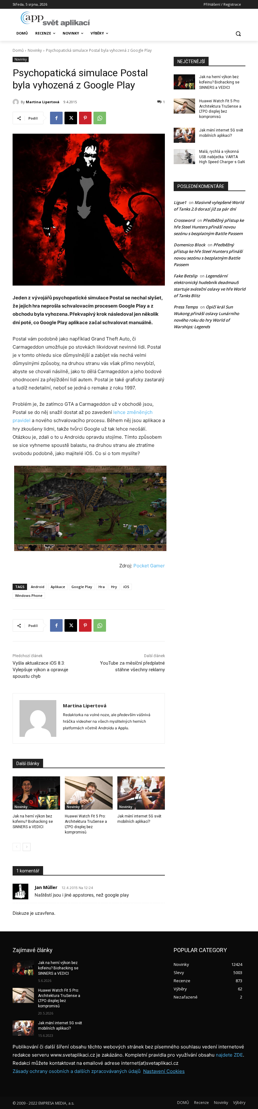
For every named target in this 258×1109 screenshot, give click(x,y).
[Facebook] (56, 118)
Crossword (184, 220)
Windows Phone (28, 595)
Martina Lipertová (42, 101)
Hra (101, 586)
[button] (238, 33)
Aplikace (58, 586)
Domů (18, 50)
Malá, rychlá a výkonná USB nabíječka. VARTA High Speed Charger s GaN (222, 156)
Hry (114, 586)
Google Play (81, 586)
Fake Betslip (185, 276)
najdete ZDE (229, 1055)
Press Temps (186, 307)
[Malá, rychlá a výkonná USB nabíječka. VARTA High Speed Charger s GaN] (184, 156)
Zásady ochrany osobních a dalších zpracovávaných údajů (77, 1071)
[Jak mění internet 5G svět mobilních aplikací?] (141, 793)
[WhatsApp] (99, 118)
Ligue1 (180, 202)
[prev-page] (16, 847)
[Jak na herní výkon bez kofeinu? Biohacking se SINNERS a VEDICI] (36, 793)
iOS (126, 586)
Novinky (35, 50)
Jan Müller (46, 887)
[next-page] (27, 847)
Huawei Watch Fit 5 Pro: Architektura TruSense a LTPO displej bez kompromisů (59, 998)
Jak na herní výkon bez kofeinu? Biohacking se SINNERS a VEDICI (33, 821)
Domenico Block (189, 245)
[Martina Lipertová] (17, 102)
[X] (70, 118)
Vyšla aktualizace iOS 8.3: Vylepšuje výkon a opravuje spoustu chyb (40, 669)
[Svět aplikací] (55, 19)
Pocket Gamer (149, 566)
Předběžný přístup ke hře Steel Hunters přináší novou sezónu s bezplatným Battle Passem (209, 226)
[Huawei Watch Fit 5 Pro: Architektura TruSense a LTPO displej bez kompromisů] (88, 793)
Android (37, 586)
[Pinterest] (85, 118)
